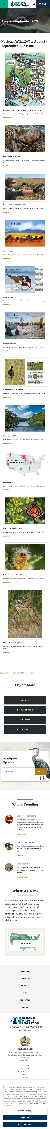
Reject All (25, 1117)
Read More (7, 117)
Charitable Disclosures (26, 1072)
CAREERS (25, 1007)
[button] (41, 771)
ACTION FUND (25, 1000)
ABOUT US (25, 971)
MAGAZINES (25, 986)
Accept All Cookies (25, 1124)
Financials (25, 1078)
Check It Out (22, 877)
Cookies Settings (25, 1110)
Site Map (26, 1075)
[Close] (47, 1083)
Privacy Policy (26, 1069)
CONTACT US (25, 978)
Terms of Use (26, 1066)
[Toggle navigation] (4, 4)
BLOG (25, 993)
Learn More (21, 834)
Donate (43, 4)
